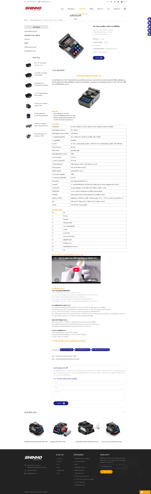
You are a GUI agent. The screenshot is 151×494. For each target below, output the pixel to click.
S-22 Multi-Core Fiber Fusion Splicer (40, 74)
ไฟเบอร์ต (27, 39)
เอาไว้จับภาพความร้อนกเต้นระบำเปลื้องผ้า (84, 479)
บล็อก (58, 467)
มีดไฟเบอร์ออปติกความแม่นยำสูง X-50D (40, 135)
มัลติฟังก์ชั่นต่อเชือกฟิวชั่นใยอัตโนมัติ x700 (61, 442)
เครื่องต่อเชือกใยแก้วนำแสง (83, 350)
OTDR (26, 43)
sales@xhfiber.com (46, 2)
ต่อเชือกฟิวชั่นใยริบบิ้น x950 (32, 442)
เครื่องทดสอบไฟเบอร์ (30, 47)
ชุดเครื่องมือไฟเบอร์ (30, 51)
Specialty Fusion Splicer (32, 35)
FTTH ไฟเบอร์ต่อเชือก (80, 461)
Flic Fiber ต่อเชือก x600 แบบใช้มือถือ (67, 379)
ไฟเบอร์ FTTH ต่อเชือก (68, 350)
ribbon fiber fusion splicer (82, 476)
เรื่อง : (65, 379)
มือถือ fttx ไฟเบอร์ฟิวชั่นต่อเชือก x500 (65, 356)
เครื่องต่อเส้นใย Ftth (79, 470)
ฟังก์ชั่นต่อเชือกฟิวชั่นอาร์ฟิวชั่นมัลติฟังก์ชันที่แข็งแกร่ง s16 (41, 115)
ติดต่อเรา (117, 9)
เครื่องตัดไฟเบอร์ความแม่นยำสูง (82, 458)
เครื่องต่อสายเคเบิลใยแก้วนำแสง (101, 350)
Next (125, 412)
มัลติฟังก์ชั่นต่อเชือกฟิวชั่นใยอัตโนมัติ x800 (67, 359)
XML (58, 473)
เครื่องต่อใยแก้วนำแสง (80, 467)
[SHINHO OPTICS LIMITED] (33, 8)
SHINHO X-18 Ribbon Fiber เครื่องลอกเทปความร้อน (41, 125)
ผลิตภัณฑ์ (82, 9)
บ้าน (62, 9)
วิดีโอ (91, 9)
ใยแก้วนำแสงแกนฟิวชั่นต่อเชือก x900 (40, 104)
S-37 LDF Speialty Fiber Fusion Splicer (41, 94)
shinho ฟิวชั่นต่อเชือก (80, 482)
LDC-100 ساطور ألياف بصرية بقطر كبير (40, 64)
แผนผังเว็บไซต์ (60, 470)
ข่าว (108, 9)
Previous (122, 412)
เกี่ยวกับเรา (71, 9)
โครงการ (100, 9)
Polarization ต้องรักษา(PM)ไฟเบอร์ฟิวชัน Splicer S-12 (41, 84)
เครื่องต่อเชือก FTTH (79, 473)
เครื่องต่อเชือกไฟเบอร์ (30, 31)
